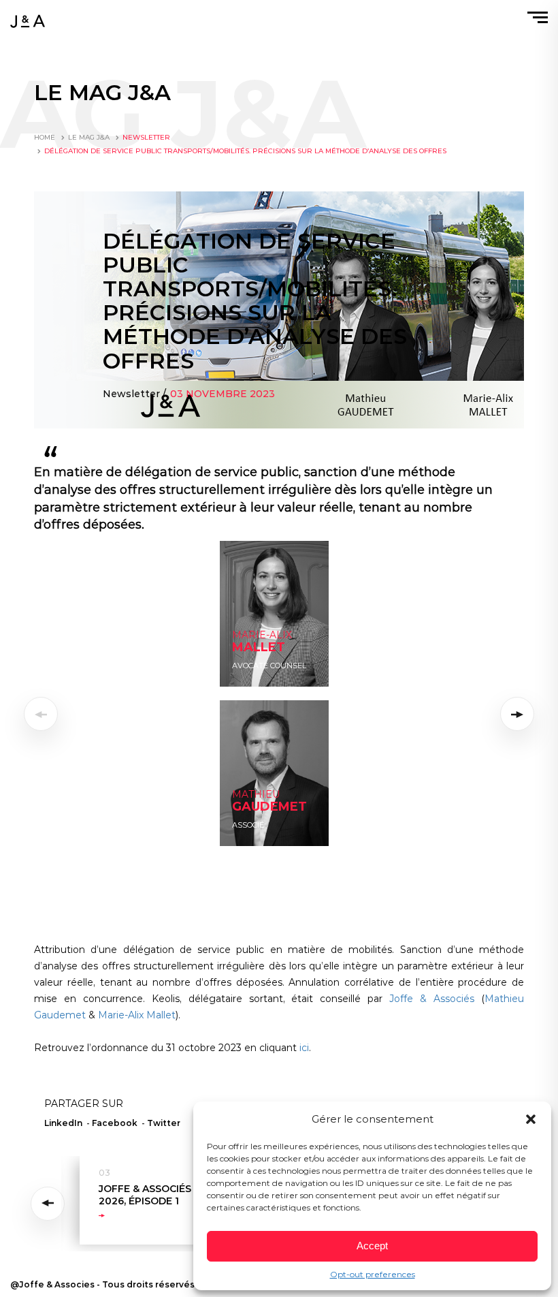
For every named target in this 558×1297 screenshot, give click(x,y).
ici (304, 1048)
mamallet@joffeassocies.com (277, 660)
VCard (242, 833)
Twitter (163, 1123)
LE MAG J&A (89, 137)
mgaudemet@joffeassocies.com (282, 806)
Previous (50, 1203)
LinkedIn (247, 674)
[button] (531, 1119)
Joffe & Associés (431, 999)
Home (44, 137)
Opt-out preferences (372, 1274)
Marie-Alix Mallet (137, 1015)
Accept (372, 1245)
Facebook (114, 1123)
